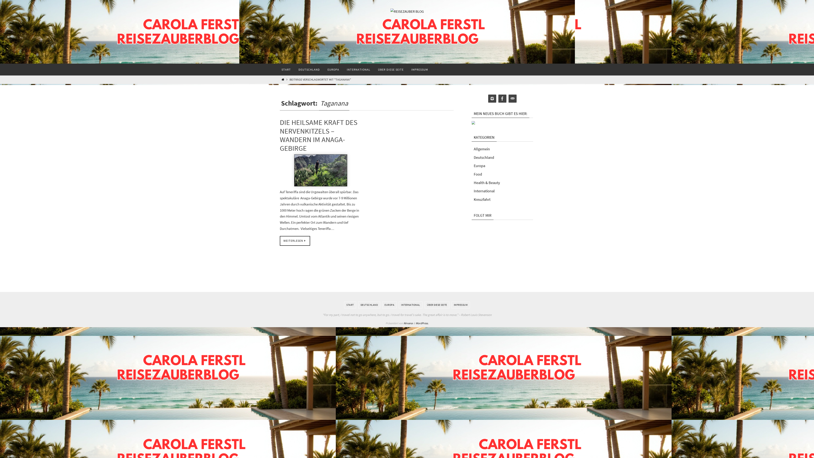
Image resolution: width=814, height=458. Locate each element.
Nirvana (408, 323)
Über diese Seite (437, 304)
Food (478, 174)
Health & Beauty (487, 182)
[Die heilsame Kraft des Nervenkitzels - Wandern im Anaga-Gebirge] (320, 170)
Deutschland (484, 157)
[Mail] (513, 99)
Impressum (461, 304)
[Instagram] (492, 99)
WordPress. (422, 323)
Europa (479, 165)
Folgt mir (482, 215)
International (484, 191)
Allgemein (482, 149)
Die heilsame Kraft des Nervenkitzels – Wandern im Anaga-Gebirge (318, 135)
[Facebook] (502, 99)
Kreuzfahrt (482, 199)
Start (350, 304)
